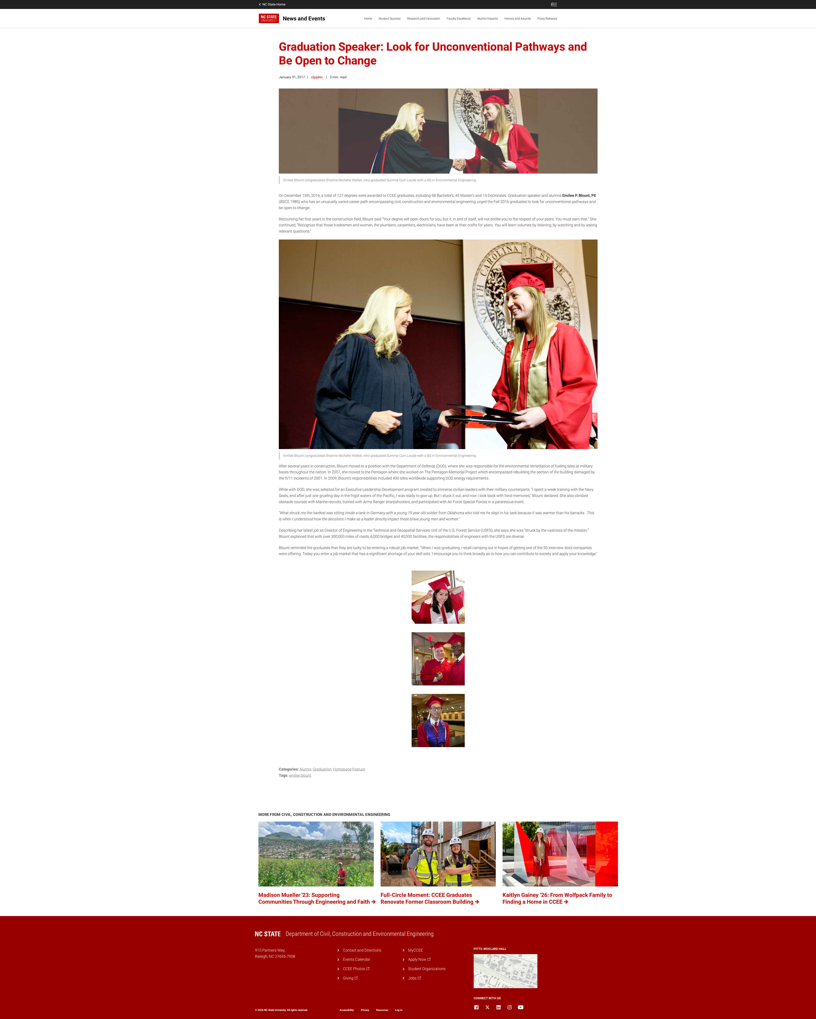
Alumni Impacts (487, 18)
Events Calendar (356, 959)
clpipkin (317, 77)
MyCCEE (415, 950)
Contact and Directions (362, 950)
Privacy (365, 1010)
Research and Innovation (423, 18)
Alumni (305, 769)
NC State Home (273, 4)
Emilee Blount (300, 775)
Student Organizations (427, 968)
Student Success (390, 18)
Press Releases (547, 18)
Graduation (322, 769)
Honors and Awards (517, 18)
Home (368, 18)
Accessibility (347, 1010)
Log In (398, 1010)
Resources (382, 1010)
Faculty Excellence (459, 18)
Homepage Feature (349, 769)
